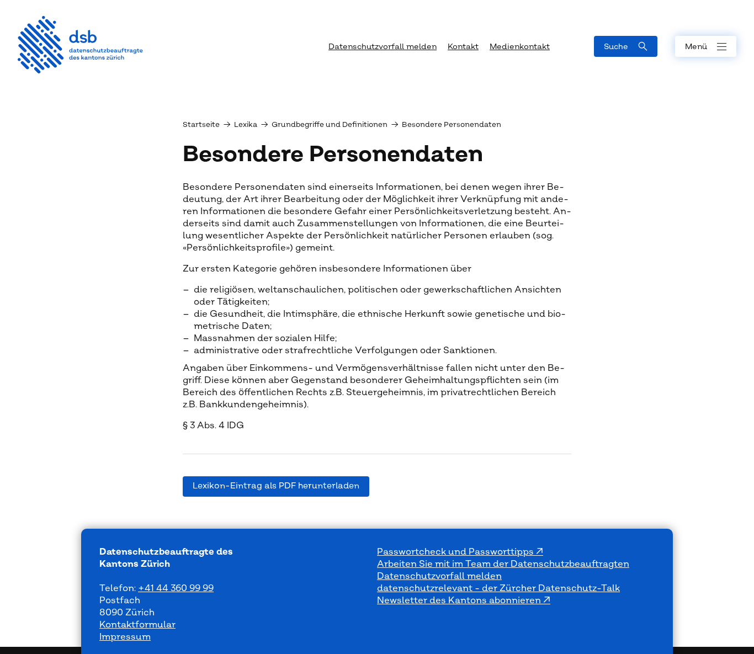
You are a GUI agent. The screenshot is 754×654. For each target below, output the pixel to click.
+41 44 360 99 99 (176, 588)
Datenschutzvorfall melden (439, 576)
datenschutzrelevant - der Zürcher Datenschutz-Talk (498, 588)
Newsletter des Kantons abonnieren (460, 600)
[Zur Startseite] (80, 44)
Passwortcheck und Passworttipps (456, 551)
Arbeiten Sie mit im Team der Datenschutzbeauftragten (503, 564)
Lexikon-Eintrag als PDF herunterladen (276, 486)
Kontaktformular (137, 624)
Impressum (125, 636)
